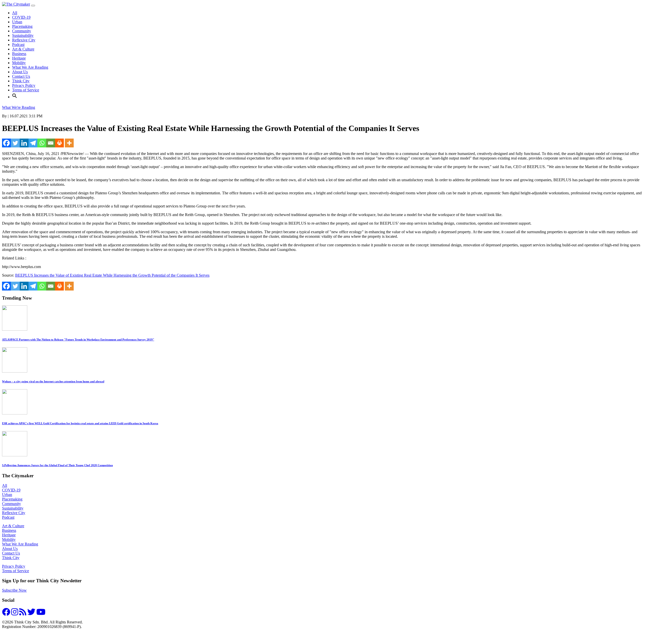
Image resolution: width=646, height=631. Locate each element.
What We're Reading (18, 107)
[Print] (59, 143)
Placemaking (22, 26)
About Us (20, 72)
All (14, 13)
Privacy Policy (23, 85)
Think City (21, 81)
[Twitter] (15, 143)
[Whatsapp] (41, 143)
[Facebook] (6, 143)
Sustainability (23, 35)
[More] (69, 143)
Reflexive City (23, 40)
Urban (17, 22)
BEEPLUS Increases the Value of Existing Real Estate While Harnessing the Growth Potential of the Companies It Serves (112, 275)
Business (19, 53)
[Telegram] (33, 143)
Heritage (19, 58)
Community (21, 31)
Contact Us (21, 76)
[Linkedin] (24, 143)
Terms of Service (25, 90)
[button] (14, 97)
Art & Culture (23, 49)
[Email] (50, 143)
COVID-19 (21, 17)
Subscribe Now (14, 590)
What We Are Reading (30, 67)
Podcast (18, 44)
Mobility (19, 63)
